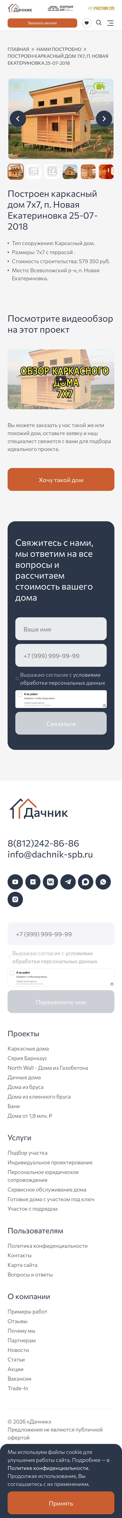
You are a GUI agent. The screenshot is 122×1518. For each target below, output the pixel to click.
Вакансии (19, 1378)
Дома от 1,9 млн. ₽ (30, 1115)
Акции (16, 1369)
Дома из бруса (26, 1086)
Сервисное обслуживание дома (47, 1189)
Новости (18, 1349)
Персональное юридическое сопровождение (43, 1175)
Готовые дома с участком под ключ (51, 1199)
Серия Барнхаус (27, 1058)
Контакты (20, 1255)
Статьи (16, 1359)
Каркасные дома (28, 1048)
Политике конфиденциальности (48, 1467)
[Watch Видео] (61, 379)
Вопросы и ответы (30, 1274)
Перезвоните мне (61, 1001)
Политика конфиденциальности (48, 1245)
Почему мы (21, 1330)
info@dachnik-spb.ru (50, 853)
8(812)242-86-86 (43, 842)
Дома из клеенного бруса (39, 1096)
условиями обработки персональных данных (62, 678)
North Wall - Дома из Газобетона (48, 1067)
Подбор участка (28, 1152)
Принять (61, 1502)
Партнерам (22, 1340)
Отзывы (18, 1321)
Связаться (61, 723)
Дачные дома (24, 1077)
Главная (18, 49)
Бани (14, 1106)
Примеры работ (27, 1311)
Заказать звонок (42, 22)
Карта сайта (22, 1264)
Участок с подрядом (33, 1208)
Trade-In (18, 1388)
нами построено (58, 49)
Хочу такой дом (61, 479)
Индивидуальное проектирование (50, 1162)
